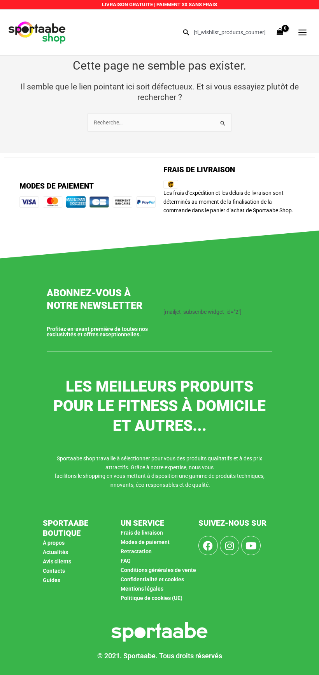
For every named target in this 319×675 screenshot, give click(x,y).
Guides (51, 580)
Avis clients (57, 561)
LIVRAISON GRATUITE (127, 4)
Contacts (54, 571)
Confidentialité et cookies (152, 579)
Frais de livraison (142, 533)
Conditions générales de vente (158, 570)
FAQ (126, 561)
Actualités (55, 552)
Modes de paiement (145, 542)
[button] (186, 32)
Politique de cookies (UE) (151, 598)
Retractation (136, 551)
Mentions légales (142, 589)
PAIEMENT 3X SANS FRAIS (186, 4)
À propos (54, 543)
